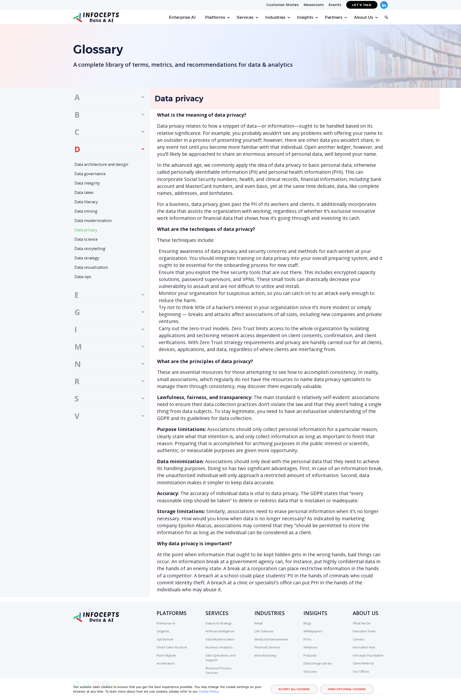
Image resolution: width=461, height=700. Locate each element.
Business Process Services (218, 670)
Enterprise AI (166, 623)
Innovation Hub (364, 647)
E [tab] (76, 295)
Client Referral (363, 663)
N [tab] (77, 364)
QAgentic (163, 631)
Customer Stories (282, 4)
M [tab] (78, 346)
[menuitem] (282, 5)
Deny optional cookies (347, 689)
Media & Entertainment (271, 639)
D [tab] (77, 149)
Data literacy (86, 201)
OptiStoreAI (165, 639)
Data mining (85, 211)
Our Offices (361, 671)
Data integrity (87, 183)
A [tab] (77, 97)
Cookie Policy (208, 691)
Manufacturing (265, 655)
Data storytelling (89, 248)
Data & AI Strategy (219, 623)
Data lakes (84, 192)
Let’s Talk (361, 5)
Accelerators (166, 663)
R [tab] (76, 381)
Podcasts (310, 655)
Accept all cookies (294, 689)
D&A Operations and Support (221, 657)
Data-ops (82, 276)
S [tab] (76, 398)
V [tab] (76, 416)
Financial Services (267, 647)
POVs (307, 639)
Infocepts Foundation (368, 655)
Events (335, 4)
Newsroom (314, 4)
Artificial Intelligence (220, 631)
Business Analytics (219, 647)
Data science (86, 239)
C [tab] (76, 132)
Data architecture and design (101, 164)
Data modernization (93, 220)
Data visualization (91, 267)
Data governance (90, 173)
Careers (358, 639)
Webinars (310, 647)
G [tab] (77, 312)
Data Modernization (220, 639)
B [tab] (77, 114)
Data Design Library (317, 663)
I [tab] (75, 329)
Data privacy (85, 230)
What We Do (362, 623)
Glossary (310, 671)
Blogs (307, 623)
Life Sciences (264, 631)
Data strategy (86, 258)
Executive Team (364, 631)
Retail (259, 623)
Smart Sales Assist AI (172, 647)
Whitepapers (312, 631)
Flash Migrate (166, 655)
